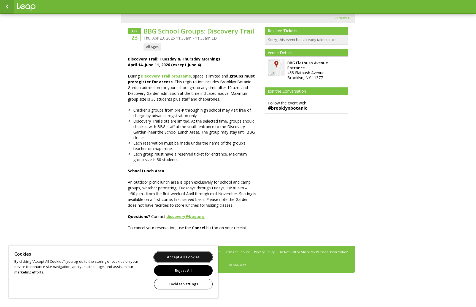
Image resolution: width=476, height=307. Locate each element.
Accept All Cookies (183, 257)
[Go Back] (7, 7)
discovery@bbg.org (185, 216)
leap (44, 7)
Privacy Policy (264, 252)
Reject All (183, 270)
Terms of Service (237, 252)
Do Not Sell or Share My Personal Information (313, 252)
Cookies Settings (183, 283)
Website (345, 18)
